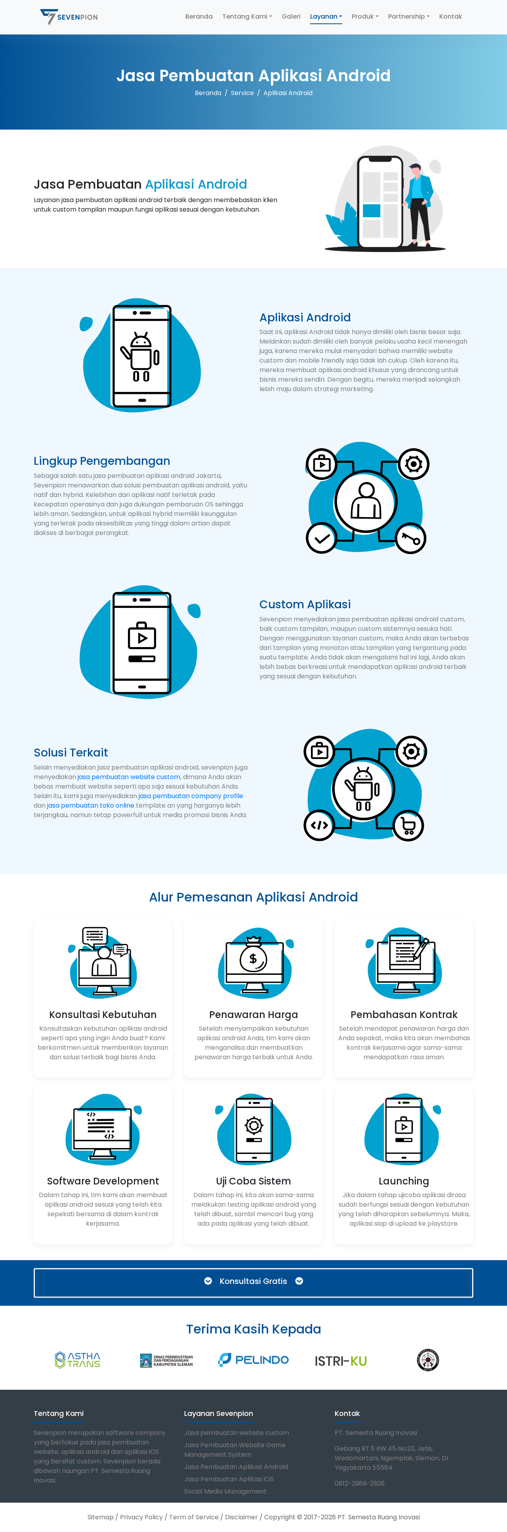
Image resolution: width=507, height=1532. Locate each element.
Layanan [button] (323, 16)
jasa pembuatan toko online (90, 805)
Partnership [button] (406, 16)
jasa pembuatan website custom (129, 776)
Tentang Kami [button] (244, 16)
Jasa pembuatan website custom (236, 1432)
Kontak (450, 16)
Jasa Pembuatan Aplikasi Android (236, 1466)
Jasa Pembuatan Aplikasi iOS (229, 1479)
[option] (38, 1360)
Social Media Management (225, 1491)
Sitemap (101, 1517)
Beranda (199, 16)
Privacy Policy (141, 1517)
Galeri (291, 16)
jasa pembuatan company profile (191, 795)
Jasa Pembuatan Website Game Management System (235, 1449)
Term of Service (194, 1517)
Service (242, 92)
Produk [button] (363, 16)
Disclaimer (241, 1517)
